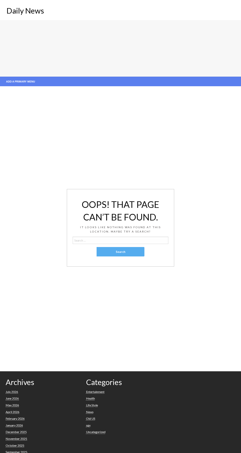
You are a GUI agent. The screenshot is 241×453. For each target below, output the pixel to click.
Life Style (92, 405)
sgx (88, 425)
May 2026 (12, 405)
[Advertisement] (120, 48)
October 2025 (15, 445)
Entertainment (95, 392)
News (90, 412)
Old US (90, 418)
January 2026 (14, 425)
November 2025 (16, 438)
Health (90, 398)
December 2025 (16, 432)
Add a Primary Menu (20, 81)
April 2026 (12, 412)
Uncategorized (95, 432)
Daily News (25, 10)
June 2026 (12, 398)
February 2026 (15, 418)
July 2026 (12, 392)
